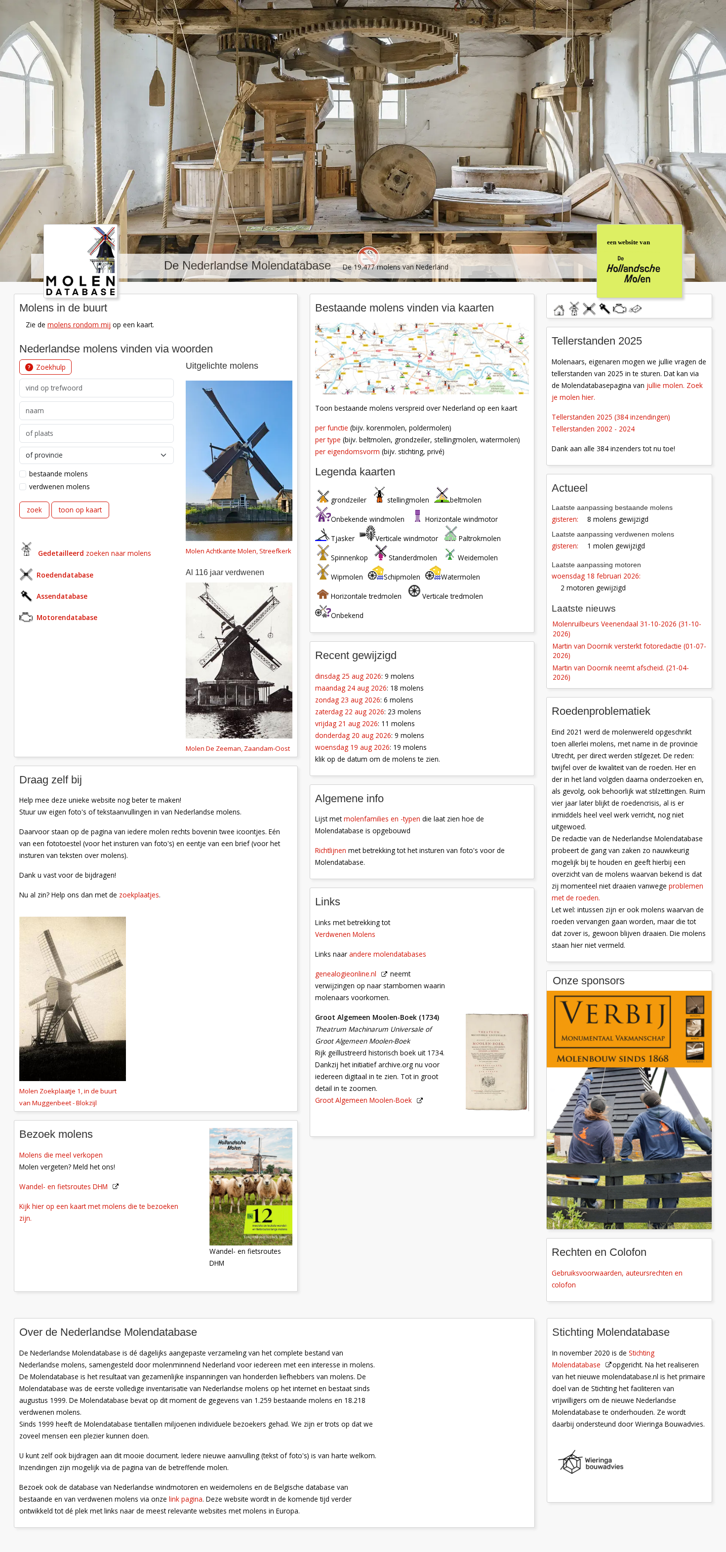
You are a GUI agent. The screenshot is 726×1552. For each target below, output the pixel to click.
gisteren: (565, 519)
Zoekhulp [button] (51, 367)
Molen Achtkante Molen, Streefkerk (238, 550)
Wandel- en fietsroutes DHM (63, 1186)
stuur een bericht (635, 309)
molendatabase (574, 307)
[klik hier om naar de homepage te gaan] (80, 260)
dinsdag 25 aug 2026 (348, 676)
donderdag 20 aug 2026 (353, 735)
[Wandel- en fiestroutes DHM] (256, 1185)
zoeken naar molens (94, 553)
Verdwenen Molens (345, 934)
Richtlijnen (330, 850)
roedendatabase (589, 307)
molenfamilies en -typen (382, 818)
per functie (331, 427)
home (558, 307)
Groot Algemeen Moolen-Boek (363, 1100)
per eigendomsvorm (347, 451)
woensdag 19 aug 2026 (352, 747)
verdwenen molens (59, 486)
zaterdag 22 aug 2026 (349, 711)
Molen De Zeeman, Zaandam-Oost (238, 748)
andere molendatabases (387, 954)
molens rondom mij (79, 324)
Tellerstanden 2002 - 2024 (593, 428)
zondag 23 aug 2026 (347, 699)
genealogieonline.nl (345, 973)
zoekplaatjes (139, 894)
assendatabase (604, 307)
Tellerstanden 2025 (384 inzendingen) (611, 417)
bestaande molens (58, 473)
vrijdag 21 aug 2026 (346, 723)
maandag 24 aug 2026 (351, 688)
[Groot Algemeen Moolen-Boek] (503, 1002)
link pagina (185, 1499)
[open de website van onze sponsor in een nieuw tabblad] (629, 1110)
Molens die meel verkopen (61, 1155)
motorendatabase (620, 307)
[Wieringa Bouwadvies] (635, 1464)
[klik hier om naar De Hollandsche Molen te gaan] (639, 260)
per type (328, 439)
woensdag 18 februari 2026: (596, 576)
